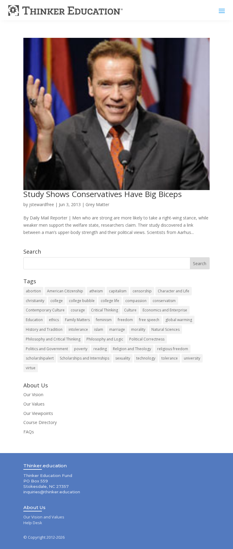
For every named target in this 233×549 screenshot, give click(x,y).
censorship (142, 291)
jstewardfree (41, 204)
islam (98, 329)
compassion (136, 300)
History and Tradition (44, 329)
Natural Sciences (165, 329)
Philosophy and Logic (104, 339)
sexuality (122, 358)
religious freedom (172, 348)
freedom (125, 319)
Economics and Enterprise (165, 310)
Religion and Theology (132, 348)
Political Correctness (146, 339)
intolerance (78, 329)
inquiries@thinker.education (51, 491)
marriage (117, 329)
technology (145, 358)
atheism (96, 291)
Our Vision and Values (43, 517)
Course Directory (40, 422)
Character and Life (173, 291)
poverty (80, 348)
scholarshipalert (40, 358)
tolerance (169, 358)
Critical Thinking (104, 310)
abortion (33, 291)
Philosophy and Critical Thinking (53, 339)
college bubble (82, 300)
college (56, 300)
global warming (178, 319)
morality (138, 329)
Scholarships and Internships (84, 358)
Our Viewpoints (38, 413)
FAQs (28, 432)
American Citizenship (65, 291)
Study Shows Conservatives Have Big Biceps (102, 194)
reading (100, 348)
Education (34, 319)
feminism (104, 319)
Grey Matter (97, 204)
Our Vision (33, 394)
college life (110, 300)
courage (78, 310)
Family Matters (77, 319)
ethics (54, 319)
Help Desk (32, 522)
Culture (130, 310)
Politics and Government (47, 348)
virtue (30, 367)
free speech (149, 319)
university (192, 358)
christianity (35, 300)
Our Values (34, 404)
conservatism (164, 300)
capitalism (118, 291)
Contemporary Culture (45, 310)
